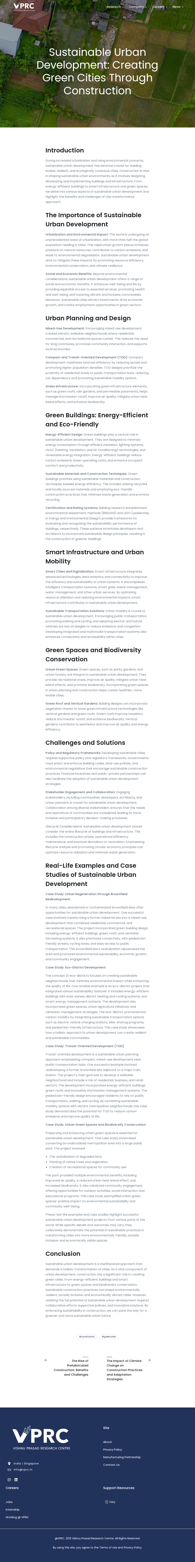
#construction (86, 1336)
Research (114, 7)
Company (136, 7)
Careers (158, 7)
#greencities (109, 1336)
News (177, 7)
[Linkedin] (16, 1478)
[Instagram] (9, 1478)
